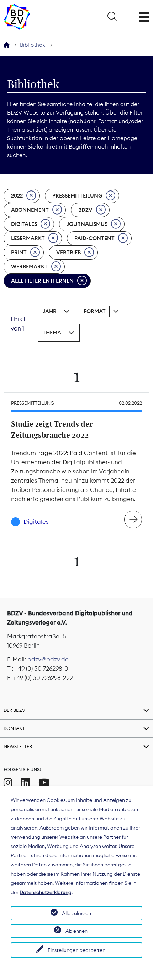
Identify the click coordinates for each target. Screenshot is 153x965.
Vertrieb (68, 252)
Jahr (50, 311)
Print (19, 252)
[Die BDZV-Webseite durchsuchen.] (112, 17)
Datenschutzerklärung (46, 892)
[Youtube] (44, 782)
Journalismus (87, 224)
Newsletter (18, 746)
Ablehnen (76, 931)
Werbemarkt (29, 266)
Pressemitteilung (77, 195)
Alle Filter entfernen (42, 280)
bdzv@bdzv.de (48, 659)
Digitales (24, 224)
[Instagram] (8, 782)
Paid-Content (94, 238)
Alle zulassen (76, 913)
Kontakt (14, 728)
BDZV (85, 209)
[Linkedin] (25, 782)
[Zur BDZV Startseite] (7, 45)
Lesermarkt (28, 238)
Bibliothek (32, 44)
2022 (17, 195)
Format (95, 311)
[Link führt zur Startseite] (17, 17)
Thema (52, 332)
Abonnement (30, 209)
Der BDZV (14, 710)
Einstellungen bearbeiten (76, 950)
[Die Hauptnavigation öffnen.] (144, 17)
